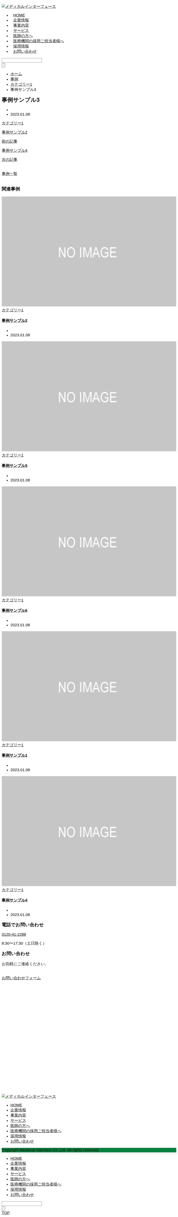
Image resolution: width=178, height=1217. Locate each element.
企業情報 (21, 20)
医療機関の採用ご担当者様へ (38, 41)
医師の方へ (23, 36)
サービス (21, 30)
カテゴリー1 (12, 123)
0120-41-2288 (14, 934)
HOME (19, 15)
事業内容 (21, 25)
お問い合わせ (25, 51)
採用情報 (21, 46)
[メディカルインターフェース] (29, 6)
